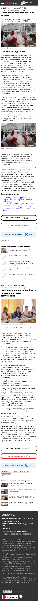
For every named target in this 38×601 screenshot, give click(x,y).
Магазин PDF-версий (10, 521)
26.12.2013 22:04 (6, 8)
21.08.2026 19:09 (6, 286)
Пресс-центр (28, 518)
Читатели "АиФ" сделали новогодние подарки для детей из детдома (20, 249)
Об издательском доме (11, 518)
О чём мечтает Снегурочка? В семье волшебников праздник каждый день (19, 205)
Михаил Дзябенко (7, 48)
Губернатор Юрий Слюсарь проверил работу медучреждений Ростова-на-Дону (22, 496)
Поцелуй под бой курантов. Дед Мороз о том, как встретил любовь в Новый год (17, 200)
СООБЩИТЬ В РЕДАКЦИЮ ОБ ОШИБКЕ (16, 534)
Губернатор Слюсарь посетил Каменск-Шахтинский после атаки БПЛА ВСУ (21, 503)
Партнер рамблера (18, 591)
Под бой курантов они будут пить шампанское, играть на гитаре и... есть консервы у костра (21, 263)
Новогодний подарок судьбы (18, 255)
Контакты (6, 528)
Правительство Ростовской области (14, 324)
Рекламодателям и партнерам (14, 531)
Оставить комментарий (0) (19, 225)
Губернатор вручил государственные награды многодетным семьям (20, 484)
